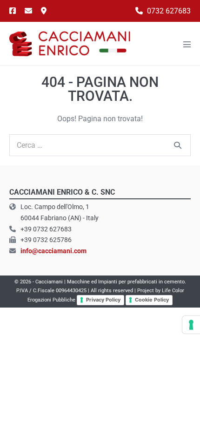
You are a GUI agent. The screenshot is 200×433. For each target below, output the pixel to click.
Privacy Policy (103, 299)
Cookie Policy (152, 299)
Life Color (173, 291)
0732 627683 (168, 11)
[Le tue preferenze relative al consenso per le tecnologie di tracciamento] (191, 325)
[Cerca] (177, 145)
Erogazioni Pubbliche (51, 300)
